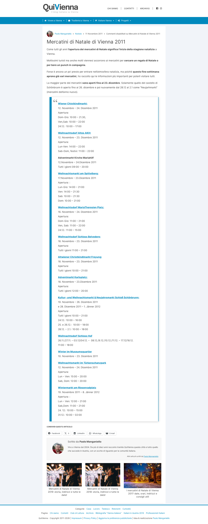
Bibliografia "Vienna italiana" (109, 513)
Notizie (78, 33)
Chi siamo (112, 8)
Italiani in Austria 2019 (134, 513)
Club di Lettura (77, 513)
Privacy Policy (90, 518)
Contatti (129, 8)
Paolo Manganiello (63, 33)
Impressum (77, 518)
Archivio (145, 8)
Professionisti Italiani (155, 513)
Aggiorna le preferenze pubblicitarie (115, 518)
